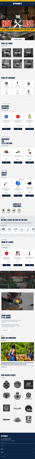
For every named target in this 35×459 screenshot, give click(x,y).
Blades (2, 245)
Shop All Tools (4, 177)
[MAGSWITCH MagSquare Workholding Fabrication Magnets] (29, 116)
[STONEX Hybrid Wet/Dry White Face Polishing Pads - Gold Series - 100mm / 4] (18, 116)
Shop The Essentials (4, 145)
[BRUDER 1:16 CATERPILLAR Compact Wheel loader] (18, 151)
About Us (3, 377)
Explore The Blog (4, 340)
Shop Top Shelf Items (5, 110)
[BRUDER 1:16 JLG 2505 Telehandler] (29, 151)
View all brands (3, 225)
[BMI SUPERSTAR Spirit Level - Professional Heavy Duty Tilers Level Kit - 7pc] (6, 183)
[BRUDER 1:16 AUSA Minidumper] (6, 151)
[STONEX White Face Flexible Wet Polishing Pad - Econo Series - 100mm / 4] (6, 116)
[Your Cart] (33, 3)
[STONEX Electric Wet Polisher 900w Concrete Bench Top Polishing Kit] (17, 253)
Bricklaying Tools (9, 245)
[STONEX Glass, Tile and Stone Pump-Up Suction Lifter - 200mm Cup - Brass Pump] (29, 183)
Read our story (5, 330)
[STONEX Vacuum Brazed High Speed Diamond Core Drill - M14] (29, 253)
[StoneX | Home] (17, 3)
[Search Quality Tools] (30, 3)
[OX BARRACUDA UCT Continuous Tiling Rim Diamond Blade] (18, 183)
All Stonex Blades (4, 247)
